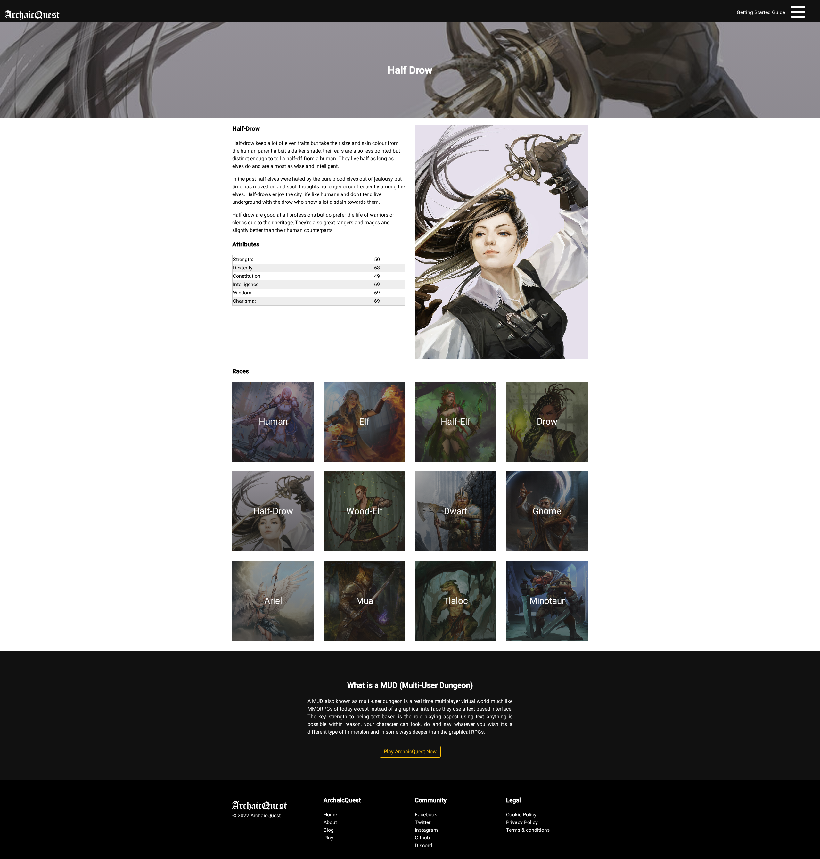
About (330, 822)
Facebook (426, 815)
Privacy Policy (522, 822)
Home (330, 815)
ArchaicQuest (32, 12)
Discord (423, 845)
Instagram (426, 830)
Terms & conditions (528, 830)
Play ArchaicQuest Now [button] (410, 751)
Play (328, 838)
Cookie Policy (521, 815)
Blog (329, 830)
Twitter (422, 822)
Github (422, 838)
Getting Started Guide (761, 12)
